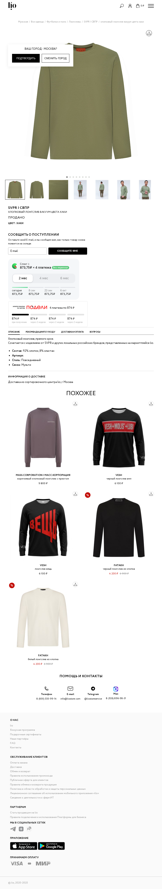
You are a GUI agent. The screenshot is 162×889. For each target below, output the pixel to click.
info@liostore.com (70, 696)
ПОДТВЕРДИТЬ (26, 58)
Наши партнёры (19, 739)
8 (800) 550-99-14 (46, 696)
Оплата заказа (18, 763)
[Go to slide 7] (86, 177)
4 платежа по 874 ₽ (62, 308)
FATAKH (119, 565)
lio (11, 726)
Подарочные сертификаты (25, 734)
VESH (119, 475)
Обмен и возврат (20, 771)
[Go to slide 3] (73, 177)
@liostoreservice (93, 696)
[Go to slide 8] (89, 177)
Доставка (16, 767)
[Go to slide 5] (79, 177)
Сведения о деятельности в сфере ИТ (32, 798)
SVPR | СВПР (18, 207)
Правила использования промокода (31, 776)
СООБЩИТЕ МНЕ (67, 250)
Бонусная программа (22, 730)
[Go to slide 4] (76, 177)
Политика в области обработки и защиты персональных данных (48, 789)
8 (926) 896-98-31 (116, 696)
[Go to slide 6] (83, 177)
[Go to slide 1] (67, 177)
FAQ (12, 743)
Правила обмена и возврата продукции (33, 785)
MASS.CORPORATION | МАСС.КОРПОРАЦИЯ (43, 475)
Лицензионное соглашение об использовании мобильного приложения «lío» (54, 793)
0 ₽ (142, 6)
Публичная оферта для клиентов (29, 780)
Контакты (15, 747)
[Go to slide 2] (70, 177)
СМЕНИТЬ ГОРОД (55, 58)
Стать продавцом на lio (24, 813)
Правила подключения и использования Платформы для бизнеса (48, 817)
